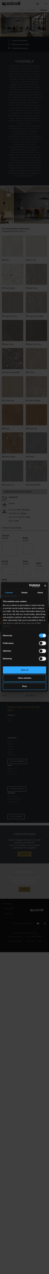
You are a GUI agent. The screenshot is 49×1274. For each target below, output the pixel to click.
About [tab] (40, 592)
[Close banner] (45, 586)
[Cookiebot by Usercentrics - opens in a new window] (30, 585)
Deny (24, 686)
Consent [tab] (9, 592)
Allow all (24, 670)
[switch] (42, 643)
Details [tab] (24, 592)
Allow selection (24, 678)
